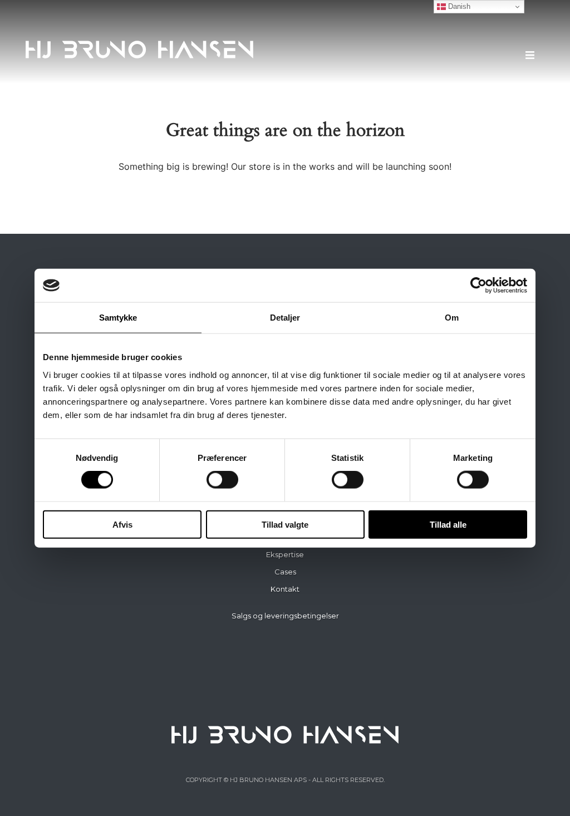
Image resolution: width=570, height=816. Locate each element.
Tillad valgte (285, 524)
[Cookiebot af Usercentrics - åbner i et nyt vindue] (478, 285)
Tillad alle (448, 524)
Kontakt (285, 588)
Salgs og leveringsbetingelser (285, 615)
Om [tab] (452, 317)
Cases (285, 571)
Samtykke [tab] (118, 317)
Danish (458, 6)
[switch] (222, 480)
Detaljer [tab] (285, 317)
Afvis (122, 524)
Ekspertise (285, 554)
